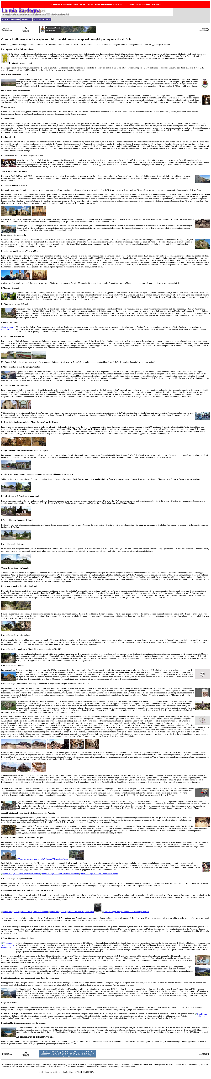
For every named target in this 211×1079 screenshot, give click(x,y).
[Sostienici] (67, 1057)
